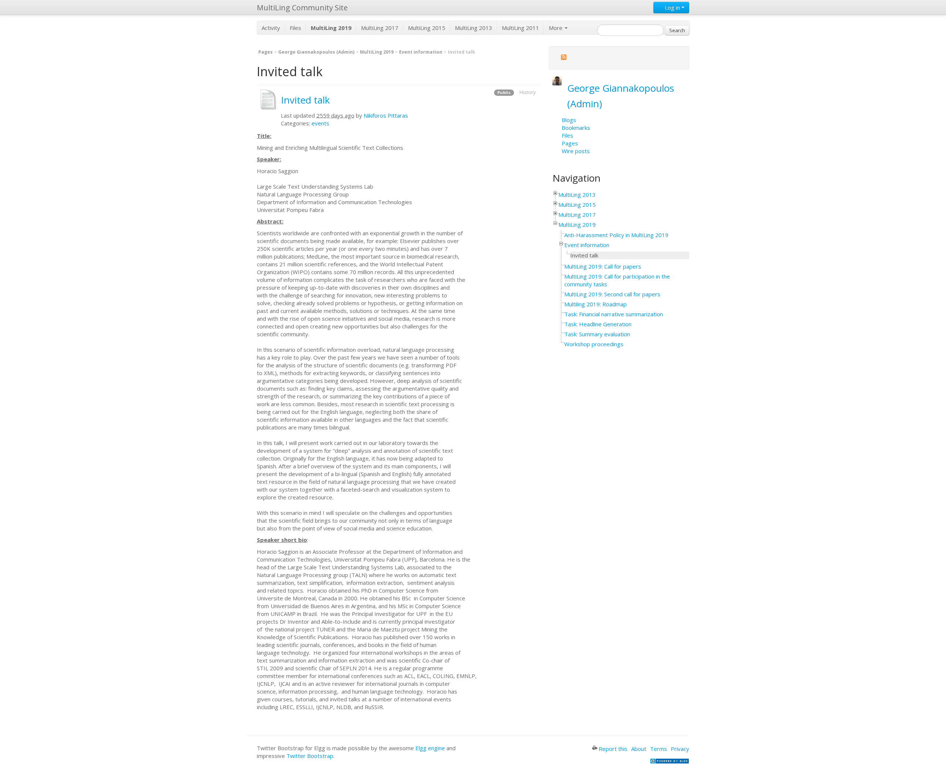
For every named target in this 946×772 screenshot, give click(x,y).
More (556, 27)
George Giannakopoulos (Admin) (316, 52)
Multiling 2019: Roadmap (595, 304)
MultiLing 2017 (379, 27)
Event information (420, 52)
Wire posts (576, 151)
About (638, 748)
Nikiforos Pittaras (386, 115)
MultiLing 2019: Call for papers (602, 266)
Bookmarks (576, 127)
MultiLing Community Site (302, 8)
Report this (613, 748)
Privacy (680, 748)
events (320, 123)
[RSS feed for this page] (563, 58)
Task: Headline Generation (598, 324)
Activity (271, 27)
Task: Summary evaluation (597, 334)
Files (295, 27)
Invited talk (305, 100)
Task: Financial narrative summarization (613, 314)
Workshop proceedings (593, 344)
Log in (672, 7)
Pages (265, 52)
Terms (658, 748)
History (528, 92)
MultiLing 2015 (426, 27)
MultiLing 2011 (520, 27)
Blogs (569, 120)
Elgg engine (430, 748)
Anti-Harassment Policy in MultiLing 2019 (616, 235)
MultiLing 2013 (473, 27)
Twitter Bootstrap (309, 755)
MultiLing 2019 (377, 52)
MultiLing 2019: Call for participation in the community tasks (617, 280)
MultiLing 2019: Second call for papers (612, 294)
